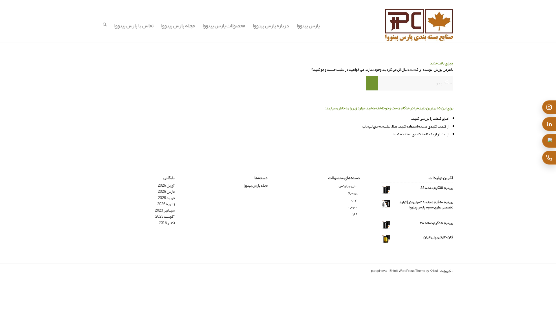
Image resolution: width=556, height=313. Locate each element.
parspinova (379, 270)
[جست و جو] (104, 25)
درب (354, 199)
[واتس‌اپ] (549, 141)
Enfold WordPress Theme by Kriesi (413, 270)
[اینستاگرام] (549, 107)
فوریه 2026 (166, 198)
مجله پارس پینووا (256, 185)
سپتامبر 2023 (165, 210)
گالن (354, 214)
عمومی (352, 206)
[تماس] (549, 158)
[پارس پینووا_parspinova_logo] (419, 25)
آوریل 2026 (166, 185)
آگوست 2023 (165, 216)
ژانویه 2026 (166, 204)
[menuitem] (308, 25)
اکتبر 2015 (167, 223)
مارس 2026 (166, 191)
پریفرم (352, 192)
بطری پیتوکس (348, 185)
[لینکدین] (549, 124)
